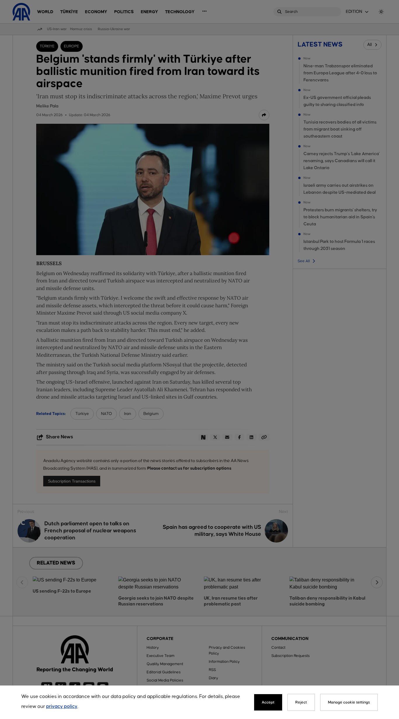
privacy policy (61, 706)
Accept (268, 702)
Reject (301, 702)
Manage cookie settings (349, 702)
